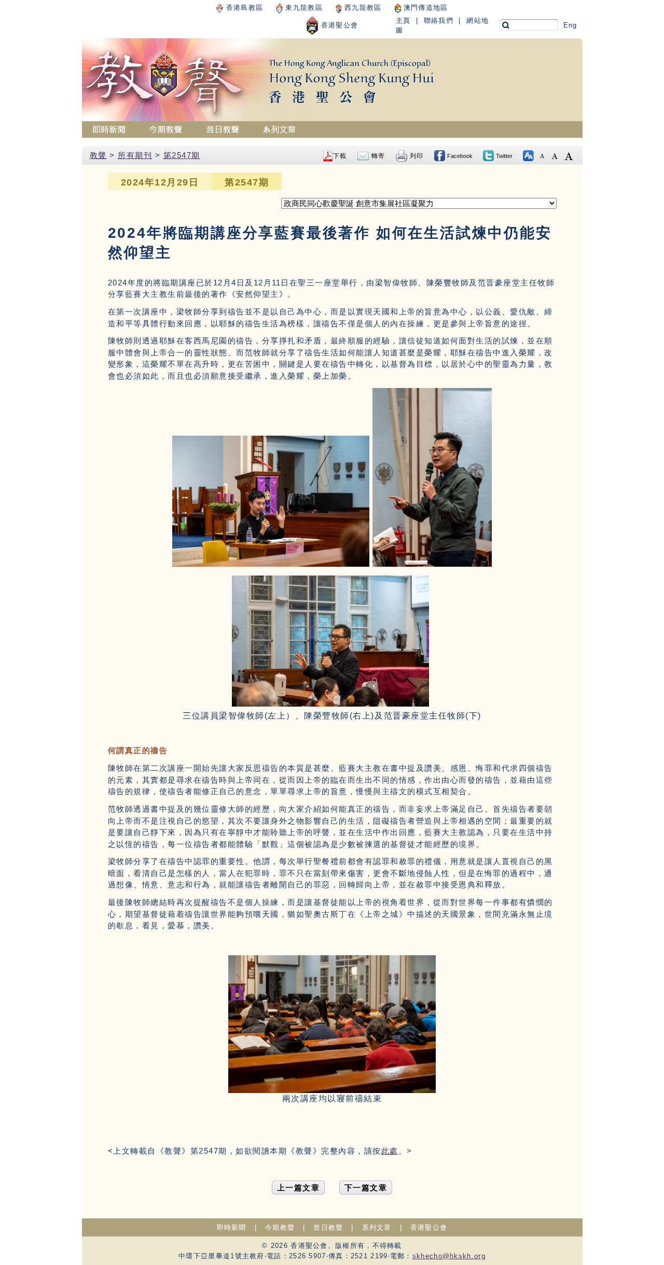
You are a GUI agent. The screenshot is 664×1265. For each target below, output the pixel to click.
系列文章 (377, 1227)
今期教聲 (280, 1227)
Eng (570, 25)
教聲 (98, 155)
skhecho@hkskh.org (449, 1256)
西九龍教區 (362, 7)
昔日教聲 (328, 1227)
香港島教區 (243, 7)
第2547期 (181, 155)
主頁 (403, 20)
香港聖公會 (338, 25)
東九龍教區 (303, 7)
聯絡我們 (438, 20)
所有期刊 (135, 155)
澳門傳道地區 (424, 7)
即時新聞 (231, 1227)
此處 (389, 1150)
